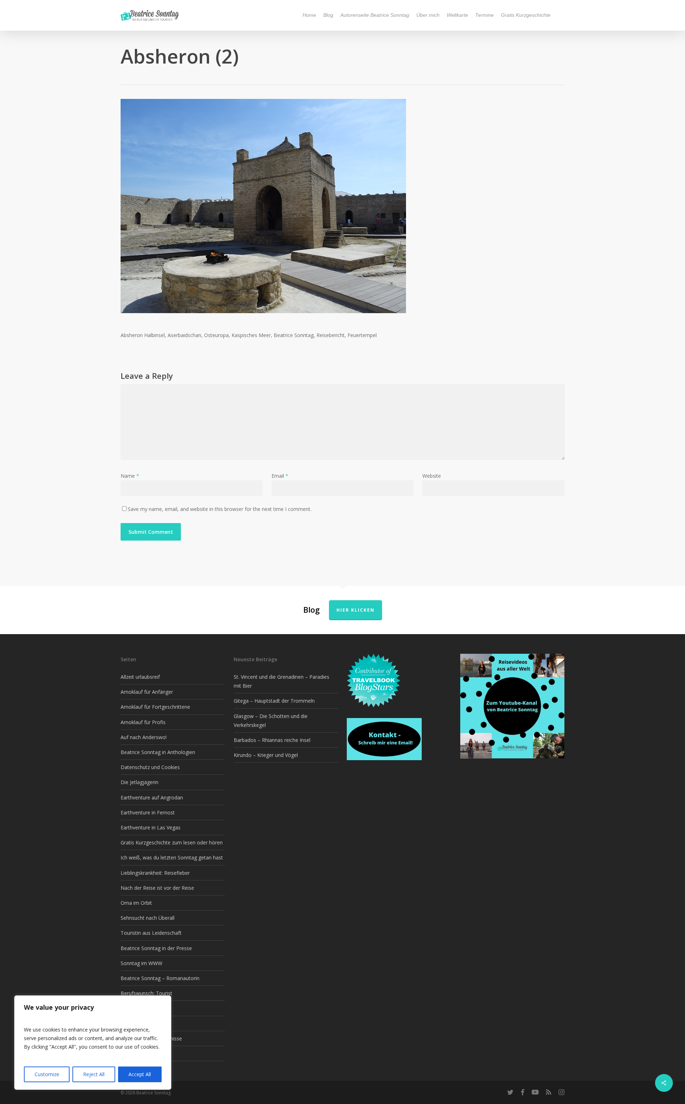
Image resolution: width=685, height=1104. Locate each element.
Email (280, 475)
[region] (92, 1042)
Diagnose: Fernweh (143, 1008)
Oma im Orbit (136, 902)
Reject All (94, 1074)
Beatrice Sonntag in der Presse (156, 948)
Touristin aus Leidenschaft (151, 932)
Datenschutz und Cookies (150, 767)
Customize (47, 1074)
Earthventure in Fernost (148, 812)
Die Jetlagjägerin (139, 782)
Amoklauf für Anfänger (147, 691)
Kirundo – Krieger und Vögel (266, 755)
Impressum (134, 1053)
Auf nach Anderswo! (144, 737)
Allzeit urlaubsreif (140, 676)
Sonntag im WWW (141, 963)
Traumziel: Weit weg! (144, 1023)
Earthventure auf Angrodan (152, 797)
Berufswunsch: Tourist (146, 993)
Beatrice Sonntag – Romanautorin (160, 978)
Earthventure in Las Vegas (151, 827)
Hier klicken (355, 610)
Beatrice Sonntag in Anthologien (158, 752)
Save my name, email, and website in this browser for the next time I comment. (219, 509)
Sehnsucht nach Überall (147, 917)
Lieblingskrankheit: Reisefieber (155, 872)
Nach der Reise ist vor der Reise (157, 887)
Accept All (139, 1074)
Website (431, 475)
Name (130, 475)
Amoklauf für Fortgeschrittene (155, 706)
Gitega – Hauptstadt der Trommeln (274, 700)
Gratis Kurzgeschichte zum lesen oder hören (172, 842)
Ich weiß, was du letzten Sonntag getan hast (172, 857)
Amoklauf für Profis (143, 722)
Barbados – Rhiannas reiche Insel (272, 740)
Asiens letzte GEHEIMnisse (151, 1038)
